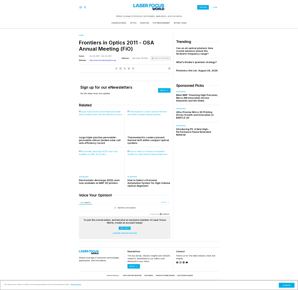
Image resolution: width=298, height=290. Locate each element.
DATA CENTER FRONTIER (132, 275)
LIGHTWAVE (148, 275)
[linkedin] (120, 68)
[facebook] (116, 68)
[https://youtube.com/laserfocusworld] (187, 262)
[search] (85, 7)
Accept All (286, 285)
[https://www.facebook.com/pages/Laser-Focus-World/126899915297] (177, 262)
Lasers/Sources (119, 23)
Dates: (82, 56)
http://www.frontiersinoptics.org (103, 60)
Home (81, 35)
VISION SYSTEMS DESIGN (165, 275)
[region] (125, 208)
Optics (133, 23)
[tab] (85, 202)
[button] (80, 7)
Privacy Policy (76, 284)
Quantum (144, 23)
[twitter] (125, 68)
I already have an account (125, 233)
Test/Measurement (161, 23)
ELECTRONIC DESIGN (185, 275)
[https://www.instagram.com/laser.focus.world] (180, 262)
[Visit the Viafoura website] (164, 214)
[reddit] (129, 68)
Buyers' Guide (180, 23)
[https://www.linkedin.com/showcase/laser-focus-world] (183, 262)
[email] (133, 68)
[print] (169, 68)
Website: (82, 60)
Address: (125, 58)
